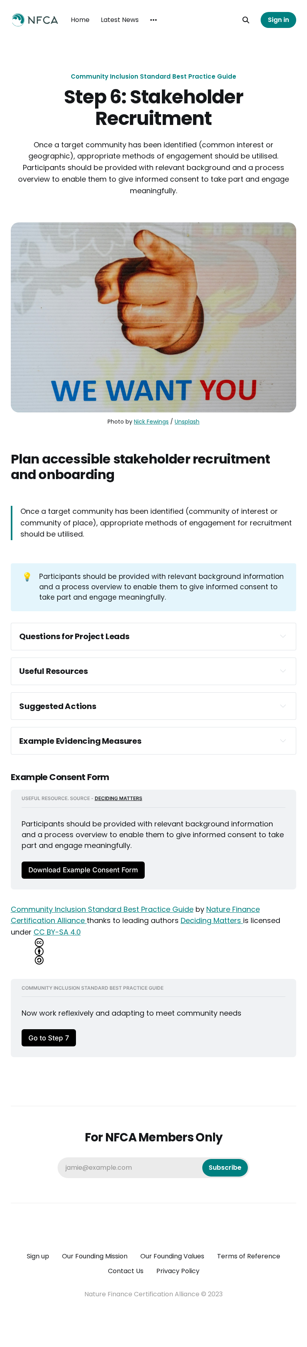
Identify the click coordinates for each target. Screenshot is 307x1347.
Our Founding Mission (95, 1256)
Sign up (38, 1256)
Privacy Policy (177, 1271)
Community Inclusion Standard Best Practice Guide (153, 76)
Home (80, 19)
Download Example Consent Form (83, 870)
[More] (153, 20)
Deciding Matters (212, 920)
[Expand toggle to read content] (283, 636)
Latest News (120, 19)
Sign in (278, 19)
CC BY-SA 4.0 (57, 932)
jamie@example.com (153, 1167)
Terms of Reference (248, 1256)
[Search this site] (246, 20)
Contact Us (126, 1271)
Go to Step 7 (48, 1038)
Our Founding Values (172, 1256)
